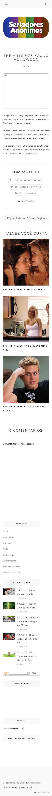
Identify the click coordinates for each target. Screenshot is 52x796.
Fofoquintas (8, 537)
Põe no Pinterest (28, 193)
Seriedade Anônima (11, 566)
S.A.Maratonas (9, 560)
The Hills (30, 201)
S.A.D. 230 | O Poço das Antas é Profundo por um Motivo (28, 621)
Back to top (40, 792)
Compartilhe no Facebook (27, 180)
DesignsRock (8, 787)
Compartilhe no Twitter (28, 187)
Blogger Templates (11, 782)
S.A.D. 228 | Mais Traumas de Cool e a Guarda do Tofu (27, 656)
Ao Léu (6, 531)
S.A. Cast (7, 543)
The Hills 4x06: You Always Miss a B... (25, 348)
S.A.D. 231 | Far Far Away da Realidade (26, 605)
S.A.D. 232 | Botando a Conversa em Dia (28, 592)
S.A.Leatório (8, 555)
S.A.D (5, 549)
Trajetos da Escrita (11, 572)
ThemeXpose (35, 782)
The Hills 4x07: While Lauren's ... (25, 289)
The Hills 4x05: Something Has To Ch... (24, 408)
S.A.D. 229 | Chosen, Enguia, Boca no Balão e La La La (28, 639)
